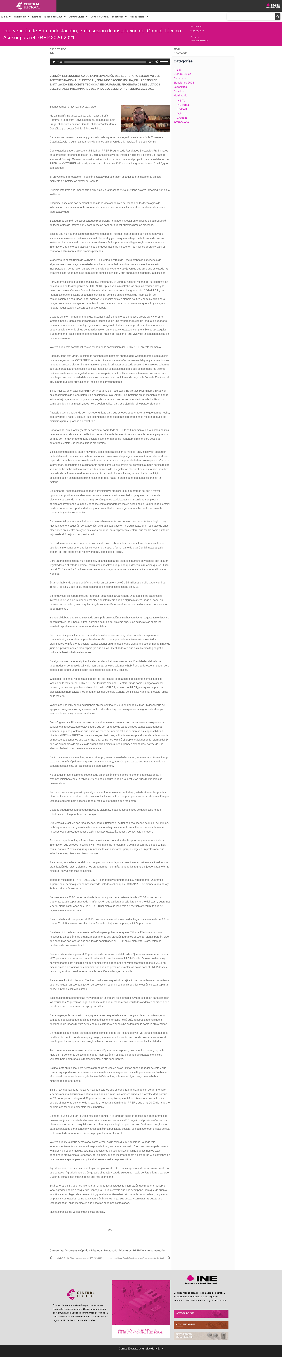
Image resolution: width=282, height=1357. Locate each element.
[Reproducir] (53, 61)
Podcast (182, 109)
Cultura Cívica (76, 16)
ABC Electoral (137, 16)
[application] (110, 62)
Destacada (111, 1250)
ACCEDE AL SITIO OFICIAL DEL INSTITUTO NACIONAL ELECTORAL (140, 1331)
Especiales (180, 86)
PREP (136, 1250)
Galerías (182, 113)
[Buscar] (277, 16)
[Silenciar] (157, 61)
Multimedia (20, 16)
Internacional (181, 122)
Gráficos (182, 117)
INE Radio (183, 104)
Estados (36, 16)
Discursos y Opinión (199, 41)
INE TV (181, 100)
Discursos (118, 16)
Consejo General (100, 16)
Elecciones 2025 (53, 16)
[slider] (164, 61)
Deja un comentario (152, 1250)
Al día (4, 16)
